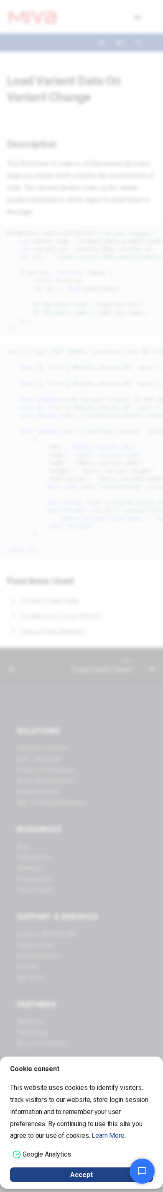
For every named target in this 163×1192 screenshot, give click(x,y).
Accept (81, 1175)
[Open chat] (142, 1171)
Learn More (108, 1135)
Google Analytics (47, 1154)
